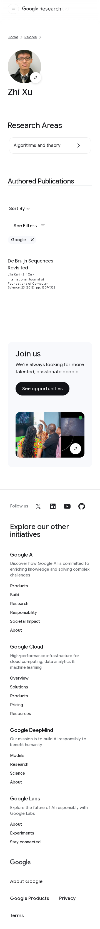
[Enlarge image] (35, 77)
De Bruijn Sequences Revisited (30, 264)
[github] (81, 506)
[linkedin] (52, 506)
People (30, 37)
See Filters (25, 226)
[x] (38, 506)
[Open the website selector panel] (65, 9)
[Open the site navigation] (13, 9)
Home (13, 37)
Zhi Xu (27, 274)
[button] (20, 208)
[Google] (20, 863)
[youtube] (67, 506)
